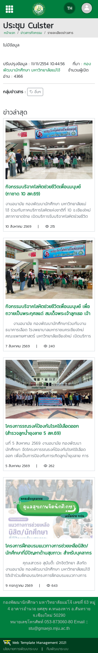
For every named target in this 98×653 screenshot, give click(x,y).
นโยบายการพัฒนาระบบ (20, 649)
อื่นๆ (37, 92)
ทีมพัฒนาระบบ (57, 649)
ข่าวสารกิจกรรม (31, 32)
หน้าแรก (9, 32)
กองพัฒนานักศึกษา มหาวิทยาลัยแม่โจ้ (47, 67)
